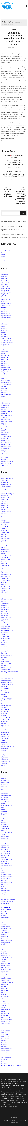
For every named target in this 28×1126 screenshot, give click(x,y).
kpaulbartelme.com (5, 677)
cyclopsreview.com (5, 932)
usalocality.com (4, 786)
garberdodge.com (5, 296)
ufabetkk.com (4, 363)
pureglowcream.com (5, 380)
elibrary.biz (3, 880)
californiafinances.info (5, 404)
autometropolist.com (5, 927)
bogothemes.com (4, 838)
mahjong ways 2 (8, 1087)
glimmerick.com (4, 813)
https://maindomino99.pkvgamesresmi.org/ (10, 1106)
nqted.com (3, 994)
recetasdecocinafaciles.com (7, 901)
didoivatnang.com (4, 936)
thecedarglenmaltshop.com (7, 478)
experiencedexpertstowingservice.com (9, 671)
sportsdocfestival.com (5, 761)
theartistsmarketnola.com (6, 415)
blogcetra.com (4, 598)
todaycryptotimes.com (5, 1015)
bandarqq (3, 256)
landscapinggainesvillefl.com (7, 982)
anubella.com (4, 1046)
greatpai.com (4, 905)
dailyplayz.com (4, 723)
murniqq (22, 1098)
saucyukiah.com (4, 274)
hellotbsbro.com (4, 584)
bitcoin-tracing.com (5, 1052)
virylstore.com (4, 309)
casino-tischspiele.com (6, 344)
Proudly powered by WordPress (10, 1120)
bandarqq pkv (13, 1079)
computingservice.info (5, 588)
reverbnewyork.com (5, 819)
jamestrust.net (4, 348)
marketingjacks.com (5, 450)
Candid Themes (14, 1122)
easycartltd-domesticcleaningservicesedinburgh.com (12, 1065)
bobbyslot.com (4, 530)
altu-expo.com (4, 888)
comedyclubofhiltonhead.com (7, 679)
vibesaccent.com (4, 794)
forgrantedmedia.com (5, 300)
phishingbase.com (5, 748)
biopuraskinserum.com (6, 402)
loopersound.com (5, 828)
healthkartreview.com (5, 965)
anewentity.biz (4, 375)
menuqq (17, 1098)
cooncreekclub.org (5, 282)
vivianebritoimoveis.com (6, 321)
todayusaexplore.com (5, 784)
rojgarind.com (4, 561)
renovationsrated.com (5, 1029)
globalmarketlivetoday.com (6, 957)
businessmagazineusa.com (6, 655)
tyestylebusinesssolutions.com (7, 700)
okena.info (3, 873)
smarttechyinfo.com (5, 540)
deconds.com (4, 1063)
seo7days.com (4, 379)
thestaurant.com (4, 704)
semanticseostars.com (6, 567)
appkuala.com (4, 377)
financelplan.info (4, 496)
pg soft (16, 1083)
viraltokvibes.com (4, 319)
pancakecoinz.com (5, 515)
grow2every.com (4, 961)
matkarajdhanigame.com (6, 505)
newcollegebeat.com (5, 817)
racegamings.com (4, 750)
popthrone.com (4, 507)
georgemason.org (4, 480)
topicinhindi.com (4, 482)
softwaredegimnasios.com (6, 1021)
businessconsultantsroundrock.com (8, 1056)
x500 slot (22, 1081)
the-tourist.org (4, 330)
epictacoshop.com (5, 400)
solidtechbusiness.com (6, 667)
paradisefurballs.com (5, 551)
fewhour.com (4, 563)
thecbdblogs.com (4, 459)
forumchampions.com (5, 288)
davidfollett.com (4, 815)
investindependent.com (6, 979)
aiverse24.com (4, 1044)
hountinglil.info (4, 521)
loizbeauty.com (4, 353)
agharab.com (3, 896)
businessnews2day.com (6, 661)
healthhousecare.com (5, 963)
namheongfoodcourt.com (6, 421)
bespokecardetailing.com (6, 876)
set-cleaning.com (4, 1034)
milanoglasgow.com (5, 423)
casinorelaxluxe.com (5, 717)
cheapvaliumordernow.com (7, 684)
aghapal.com (3, 886)
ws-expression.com (5, 1004)
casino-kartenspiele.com (6, 340)
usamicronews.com (5, 742)
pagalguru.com (4, 998)
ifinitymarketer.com (5, 731)
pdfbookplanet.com (5, 607)
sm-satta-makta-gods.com (6, 1019)
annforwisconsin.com (5, 807)
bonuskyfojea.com (5, 711)
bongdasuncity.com (5, 546)
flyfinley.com (3, 517)
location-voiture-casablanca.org (7, 675)
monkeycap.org (4, 325)
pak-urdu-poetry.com (5, 596)
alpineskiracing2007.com (6, 434)
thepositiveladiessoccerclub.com (8, 900)
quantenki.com (4, 654)
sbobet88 (12, 1096)
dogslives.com (4, 605)
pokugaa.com (4, 754)
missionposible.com (5, 444)
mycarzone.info (4, 648)
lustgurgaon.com (4, 526)
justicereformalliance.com (6, 832)
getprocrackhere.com (5, 725)
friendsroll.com (4, 861)
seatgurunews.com (5, 867)
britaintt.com (3, 1061)
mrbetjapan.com (4, 373)
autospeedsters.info (5, 627)
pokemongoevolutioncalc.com (7, 746)
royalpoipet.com (4, 702)
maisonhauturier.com (5, 984)
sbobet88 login (4, 1098)
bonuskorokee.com (5, 713)
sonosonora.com (4, 857)
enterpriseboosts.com (6, 338)
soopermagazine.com (5, 1023)
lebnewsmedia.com (5, 855)
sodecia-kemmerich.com (6, 688)
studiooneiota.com (5, 619)
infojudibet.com (4, 499)
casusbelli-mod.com (5, 851)
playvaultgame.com (5, 756)
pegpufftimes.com (5, 284)
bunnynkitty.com (4, 388)
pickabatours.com (5, 492)
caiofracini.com (4, 590)
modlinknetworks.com (5, 734)
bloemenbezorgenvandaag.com (7, 382)
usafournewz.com (4, 788)
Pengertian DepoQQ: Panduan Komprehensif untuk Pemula (14, 237)
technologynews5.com (5, 1009)
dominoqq (12, 1100)
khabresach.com (4, 458)
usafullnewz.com (4, 778)
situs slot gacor (22, 1083)
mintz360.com (4, 534)
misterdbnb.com (4, 694)
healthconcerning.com (5, 559)
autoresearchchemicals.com (7, 461)
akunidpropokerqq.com (6, 874)
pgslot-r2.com (4, 1002)
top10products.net (5, 490)
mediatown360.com (5, 440)
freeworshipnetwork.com (6, 909)
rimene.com (3, 409)
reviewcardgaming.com (6, 669)
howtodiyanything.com (5, 975)
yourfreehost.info (4, 842)
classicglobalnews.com (6, 1058)
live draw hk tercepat (5, 250)
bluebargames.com (5, 290)
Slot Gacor (20, 155)
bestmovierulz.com (5, 824)
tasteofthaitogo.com (5, 386)
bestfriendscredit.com (5, 878)
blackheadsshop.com (5, 673)
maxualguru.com (4, 544)
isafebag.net (3, 334)
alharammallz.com (5, 917)
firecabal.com (4, 953)
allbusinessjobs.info (5, 488)
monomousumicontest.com (7, 630)
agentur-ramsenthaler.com (6, 638)
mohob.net (3, 536)
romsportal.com (4, 760)
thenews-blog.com (5, 1013)
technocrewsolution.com (6, 317)
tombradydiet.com (5, 848)
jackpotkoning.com (5, 733)
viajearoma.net (4, 892)
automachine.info (4, 625)
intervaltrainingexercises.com (7, 698)
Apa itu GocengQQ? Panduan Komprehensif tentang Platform (13, 230)
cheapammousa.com (5, 898)
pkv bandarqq (4, 262)
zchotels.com (4, 1006)
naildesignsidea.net (5, 903)
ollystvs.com (3, 602)
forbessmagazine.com (5, 955)
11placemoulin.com (5, 532)
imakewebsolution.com (6, 511)
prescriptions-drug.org (6, 315)
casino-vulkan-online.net (6, 436)
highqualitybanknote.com (6, 969)
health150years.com (5, 313)
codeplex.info (4, 871)
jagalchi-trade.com (5, 826)
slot (13, 1083)
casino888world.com (5, 692)
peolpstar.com (4, 301)
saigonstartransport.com (6, 394)
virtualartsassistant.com (6, 681)
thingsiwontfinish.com (5, 765)
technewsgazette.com (5, 367)
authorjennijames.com (5, 890)
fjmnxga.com (3, 392)
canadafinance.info (5, 406)
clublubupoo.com (4, 707)
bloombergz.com (4, 336)
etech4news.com (4, 946)
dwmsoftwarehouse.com (6, 940)
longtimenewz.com (5, 736)
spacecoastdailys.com (5, 1025)
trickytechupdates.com (6, 454)
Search (23, 213)
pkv (2, 252)
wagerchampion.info (5, 628)
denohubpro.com (4, 613)
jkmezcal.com (4, 696)
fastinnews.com (4, 727)
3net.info (3, 869)
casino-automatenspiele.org (7, 342)
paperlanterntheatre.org (6, 907)
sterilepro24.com (4, 665)
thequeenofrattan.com (5, 611)
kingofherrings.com (5, 371)
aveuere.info (3, 553)
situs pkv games (16, 1081)
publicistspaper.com (5, 1038)
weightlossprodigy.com (6, 538)
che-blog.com (4, 513)
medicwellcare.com (5, 657)
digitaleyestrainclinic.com (6, 442)
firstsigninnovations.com (6, 294)
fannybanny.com (4, 729)
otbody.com (3, 346)
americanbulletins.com (6, 919)
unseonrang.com (4, 594)
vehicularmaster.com (5, 792)
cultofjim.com (4, 811)
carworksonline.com (5, 305)
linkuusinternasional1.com (6, 859)
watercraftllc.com (4, 911)
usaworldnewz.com (5, 782)
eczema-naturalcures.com (6, 882)
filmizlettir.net (4, 278)
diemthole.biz (4, 361)
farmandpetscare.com (5, 586)
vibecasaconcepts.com (6, 650)
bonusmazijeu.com (5, 709)
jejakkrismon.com (4, 359)
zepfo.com (3, 1007)
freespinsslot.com (5, 549)
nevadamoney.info (5, 407)
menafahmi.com (4, 988)
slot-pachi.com (4, 548)
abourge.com (4, 913)
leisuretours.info (4, 582)
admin (18, 48)
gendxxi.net (3, 644)
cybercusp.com (4, 1059)
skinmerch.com (4, 821)
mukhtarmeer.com (5, 990)
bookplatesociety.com (5, 853)
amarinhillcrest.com (5, 328)
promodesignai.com (5, 1036)
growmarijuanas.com (5, 571)
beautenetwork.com (5, 1050)
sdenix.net (3, 327)
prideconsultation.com (5, 519)
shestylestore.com (5, 763)
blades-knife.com (4, 615)
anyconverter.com (5, 355)
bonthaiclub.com (4, 849)
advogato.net (4, 332)
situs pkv (3, 254)
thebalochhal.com (4, 790)
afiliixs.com (3, 915)
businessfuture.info (5, 497)
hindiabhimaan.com (5, 456)
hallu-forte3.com (4, 425)
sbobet (5, 1083)
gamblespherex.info (5, 636)
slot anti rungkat (4, 1085)
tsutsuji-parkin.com (5, 894)
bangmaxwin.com (4, 396)
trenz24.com (3, 350)
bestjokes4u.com (4, 524)
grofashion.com (4, 744)
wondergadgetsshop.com (6, 865)
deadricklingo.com (5, 632)
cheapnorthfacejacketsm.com (7, 844)
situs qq (14, 1087)
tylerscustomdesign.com (6, 303)
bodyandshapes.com (5, 1054)
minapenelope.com (5, 830)
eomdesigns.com (4, 640)
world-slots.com (4, 509)
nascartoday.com (4, 992)
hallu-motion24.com (5, 427)
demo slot (7, 1096)
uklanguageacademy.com (6, 484)
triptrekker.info (4, 642)
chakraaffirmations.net (5, 522)
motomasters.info (5, 646)
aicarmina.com (4, 803)
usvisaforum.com (4, 822)
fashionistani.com (4, 950)
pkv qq (2, 1079)
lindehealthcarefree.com (6, 486)
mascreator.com (4, 986)
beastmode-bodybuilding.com (7, 494)
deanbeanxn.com (4, 503)
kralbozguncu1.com (5, 980)
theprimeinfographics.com (6, 682)
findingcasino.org (4, 621)
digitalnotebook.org (5, 542)
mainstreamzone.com (5, 569)
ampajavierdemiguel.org (6, 795)
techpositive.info (4, 592)
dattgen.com (3, 934)
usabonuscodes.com (5, 1017)
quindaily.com (4, 1040)
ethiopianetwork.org (5, 576)
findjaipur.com (4, 809)
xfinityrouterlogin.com (5, 448)
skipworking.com (4, 352)
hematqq (3, 1100)
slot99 (7, 1104)
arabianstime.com (5, 923)
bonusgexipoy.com (5, 715)
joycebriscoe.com (5, 801)
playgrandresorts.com (5, 758)
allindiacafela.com (5, 432)
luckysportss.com (4, 738)
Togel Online (14, 157)
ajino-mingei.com (4, 840)
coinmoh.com (4, 930)
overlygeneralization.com (6, 575)
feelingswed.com (4, 952)
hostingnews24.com (5, 971)
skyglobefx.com (4, 634)
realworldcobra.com (5, 623)
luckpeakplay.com (4, 740)
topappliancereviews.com (6, 452)
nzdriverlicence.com (5, 996)
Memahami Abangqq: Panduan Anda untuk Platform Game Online (14, 162)
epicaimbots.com (4, 944)
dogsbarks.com (4, 938)
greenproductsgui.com (5, 557)
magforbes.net (4, 323)
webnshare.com (4, 573)
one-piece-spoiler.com (6, 617)
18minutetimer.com (5, 565)
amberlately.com (4, 799)
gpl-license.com (4, 959)
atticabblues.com (4, 925)
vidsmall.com (4, 659)
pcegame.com (4, 1000)
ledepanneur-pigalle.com (6, 411)
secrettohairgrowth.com (6, 384)
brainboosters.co (4, 797)
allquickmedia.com (5, 365)
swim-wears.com (4, 298)
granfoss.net (3, 431)
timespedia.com (4, 357)
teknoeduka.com (4, 1011)
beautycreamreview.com (6, 928)
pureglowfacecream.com (6, 369)
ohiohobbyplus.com (5, 836)
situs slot (10, 1085)
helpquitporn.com (5, 967)
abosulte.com (4, 1042)
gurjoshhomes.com (5, 846)
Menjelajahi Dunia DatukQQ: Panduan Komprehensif (13, 226)
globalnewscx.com (5, 603)
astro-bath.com (4, 884)
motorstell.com (4, 311)
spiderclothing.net (5, 863)
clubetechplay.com (5, 719)
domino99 (7, 1079)
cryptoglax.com (4, 834)
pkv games (17, 1093)
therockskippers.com (5, 429)
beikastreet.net (4, 276)
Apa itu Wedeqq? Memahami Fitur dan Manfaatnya (12, 234)
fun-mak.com (3, 690)
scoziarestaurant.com (5, 1031)
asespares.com (4, 921)
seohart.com (3, 1033)
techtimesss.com (4, 307)
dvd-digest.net (4, 413)
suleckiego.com (4, 465)
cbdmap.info (3, 501)
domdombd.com (4, 721)
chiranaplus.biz (4, 417)
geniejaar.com (4, 528)
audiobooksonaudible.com (6, 1048)
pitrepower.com (4, 438)
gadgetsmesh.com (5, 578)
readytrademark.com (5, 1027)
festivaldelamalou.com (6, 292)
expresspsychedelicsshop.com (7, 948)
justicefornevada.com (5, 580)
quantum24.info (4, 652)
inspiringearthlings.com (6, 977)
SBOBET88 (13, 155)
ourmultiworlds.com (5, 280)
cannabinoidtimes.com (6, 555)
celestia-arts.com (4, 286)
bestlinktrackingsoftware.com (7, 706)
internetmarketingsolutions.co (7, 600)
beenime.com (4, 686)
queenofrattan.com (5, 609)
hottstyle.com (4, 973)
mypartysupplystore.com (6, 805)
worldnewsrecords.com (6, 663)
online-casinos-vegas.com (6, 446)
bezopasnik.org (4, 390)
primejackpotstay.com (5, 752)
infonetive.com (4, 398)
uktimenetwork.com (5, 780)
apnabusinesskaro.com (6, 463)
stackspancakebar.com (6, 419)
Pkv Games (14, 29)
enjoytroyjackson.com (5, 942)
